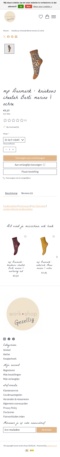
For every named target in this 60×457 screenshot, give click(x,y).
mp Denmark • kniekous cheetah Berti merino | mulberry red (16, 267)
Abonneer (47, 430)
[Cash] (27, 450)
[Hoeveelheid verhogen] (13, 149)
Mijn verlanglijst (11, 379)
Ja (21, 6)
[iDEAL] (32, 450)
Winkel (7, 350)
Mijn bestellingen (12, 374)
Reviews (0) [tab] (27, 193)
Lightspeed (52, 446)
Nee (28, 6)
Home (6, 31)
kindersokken (10, 206)
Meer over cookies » (42, 6)
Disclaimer (8, 412)
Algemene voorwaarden (15, 403)
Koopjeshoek (9, 358)
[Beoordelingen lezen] (13, 120)
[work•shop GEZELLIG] (9, 16)
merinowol (24, 206)
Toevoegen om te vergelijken (18, 178)
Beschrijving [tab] (11, 193)
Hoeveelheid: (9, 144)
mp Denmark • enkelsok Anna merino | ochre (44, 265)
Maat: (6, 134)
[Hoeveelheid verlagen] (6, 149)
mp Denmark (38, 206)
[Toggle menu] (53, 17)
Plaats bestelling (30, 171)
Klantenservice (10, 390)
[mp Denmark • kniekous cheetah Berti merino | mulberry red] (15, 246)
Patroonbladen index (14, 416)
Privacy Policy (10, 408)
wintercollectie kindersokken (18, 209)
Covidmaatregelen (12, 395)
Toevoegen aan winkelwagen (30, 158)
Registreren (9, 370)
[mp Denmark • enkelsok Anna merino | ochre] (44, 246)
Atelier (6, 354)
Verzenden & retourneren (16, 399)
